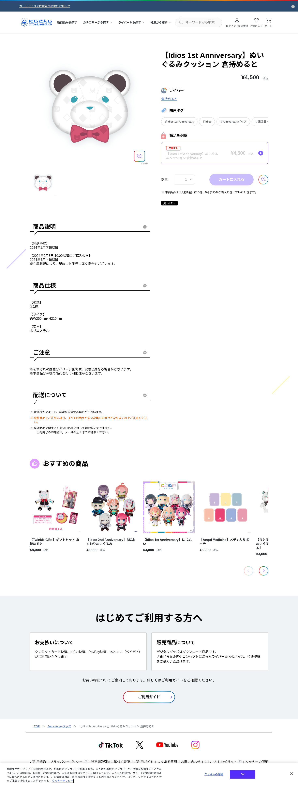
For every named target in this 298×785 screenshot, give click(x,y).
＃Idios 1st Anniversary (179, 121)
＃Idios (207, 121)
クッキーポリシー (62, 780)
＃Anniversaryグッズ (233, 121)
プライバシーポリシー (66, 762)
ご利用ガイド (143, 762)
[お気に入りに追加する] (263, 179)
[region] (149, 774)
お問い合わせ (190, 762)
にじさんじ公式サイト (221, 762)
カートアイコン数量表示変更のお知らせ (44, 6)
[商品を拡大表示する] (139, 156)
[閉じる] (291, 773)
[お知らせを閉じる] (293, 6)
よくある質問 (167, 762)
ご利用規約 (38, 762)
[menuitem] (67, 23)
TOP (37, 726)
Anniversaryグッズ (59, 726)
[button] (263, 571)
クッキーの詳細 (256, 762)
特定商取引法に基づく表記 (110, 762)
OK (242, 774)
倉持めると (169, 99)
